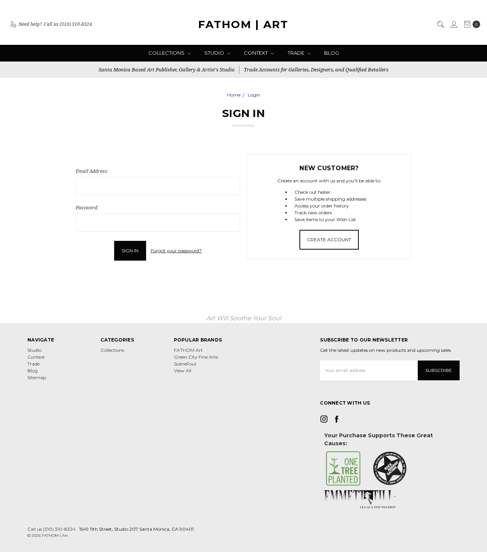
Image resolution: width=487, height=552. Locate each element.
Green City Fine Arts (196, 357)
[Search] (440, 24)
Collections (167, 53)
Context (256, 53)
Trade (297, 53)
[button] (343, 468)
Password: (87, 207)
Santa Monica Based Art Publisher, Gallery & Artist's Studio (166, 69)
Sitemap (36, 377)
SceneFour (185, 364)
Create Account (329, 239)
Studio (214, 53)
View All (182, 370)
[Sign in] (453, 24)
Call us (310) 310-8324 (51, 529)
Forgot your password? (176, 250)
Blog (331, 53)
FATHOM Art (188, 350)
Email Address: (92, 171)
